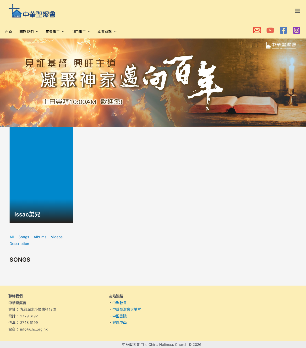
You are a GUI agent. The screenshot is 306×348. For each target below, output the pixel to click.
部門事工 (78, 31)
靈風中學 (119, 322)
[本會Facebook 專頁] (283, 30)
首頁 (8, 31)
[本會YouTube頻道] (270, 30)
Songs (23, 237)
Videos (57, 237)
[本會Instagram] (296, 30)
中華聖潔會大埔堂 (126, 309)
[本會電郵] (257, 30)
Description (19, 243)
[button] (298, 11)
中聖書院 (119, 316)
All (12, 237)
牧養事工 (52, 31)
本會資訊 (105, 31)
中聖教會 (119, 302)
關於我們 (26, 31)
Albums (40, 237)
